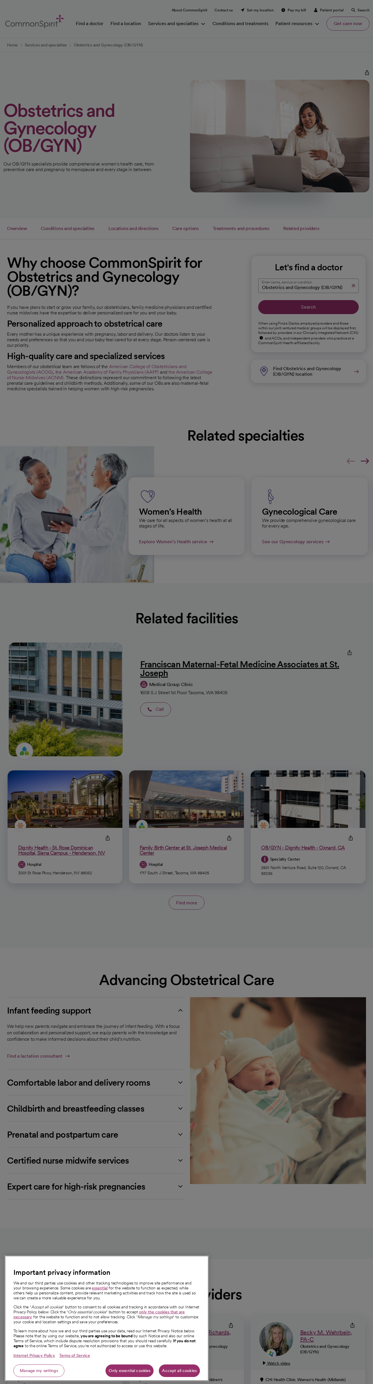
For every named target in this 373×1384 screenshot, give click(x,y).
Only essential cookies (129, 1370)
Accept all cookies (179, 1370)
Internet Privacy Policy (34, 1355)
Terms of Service (74, 1355)
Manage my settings (39, 1370)
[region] (107, 1318)
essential (100, 1288)
